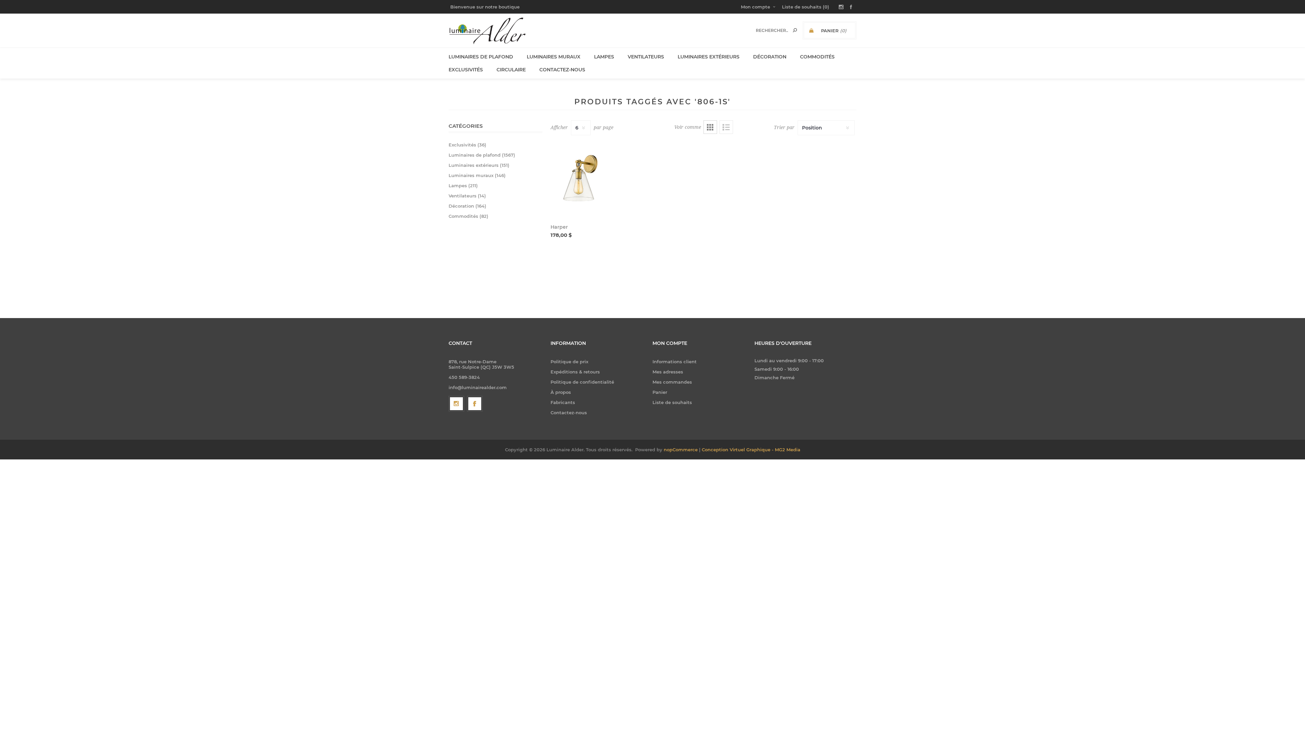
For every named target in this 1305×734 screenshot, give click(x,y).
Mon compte (755, 7)
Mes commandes (672, 382)
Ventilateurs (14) (467, 195)
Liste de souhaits (672, 402)
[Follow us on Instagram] (456, 403)
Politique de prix (569, 361)
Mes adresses (667, 371)
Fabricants (563, 402)
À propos (561, 392)
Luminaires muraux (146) (477, 175)
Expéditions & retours (575, 371)
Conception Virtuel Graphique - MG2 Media (751, 449)
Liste (726, 127)
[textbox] (772, 30)
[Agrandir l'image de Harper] (580, 178)
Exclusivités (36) (467, 144)
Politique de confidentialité (582, 382)
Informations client (674, 361)
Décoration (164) (467, 206)
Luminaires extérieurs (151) (479, 165)
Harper (559, 227)
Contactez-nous (569, 412)
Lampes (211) (463, 185)
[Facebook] (474, 403)
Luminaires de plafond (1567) (482, 155)
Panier (659, 392)
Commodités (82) (468, 216)
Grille (710, 127)
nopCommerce (681, 449)
